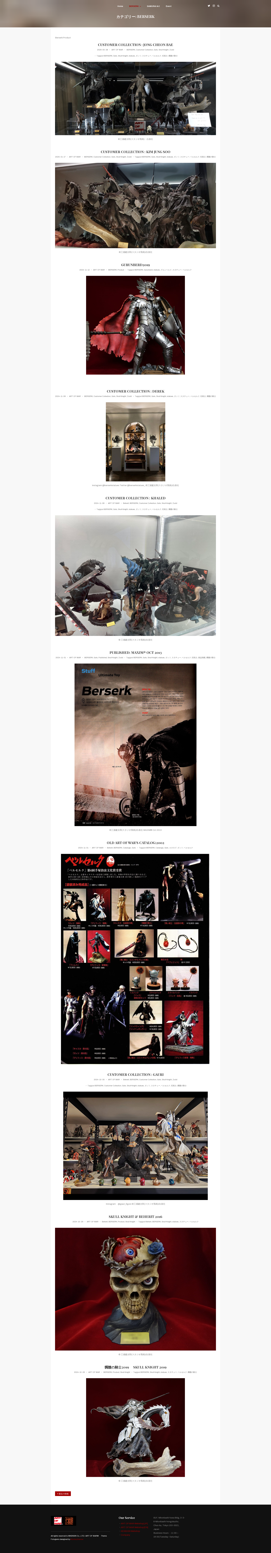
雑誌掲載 (202, 658)
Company (125, 1535)
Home (120, 6)
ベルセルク (156, 56)
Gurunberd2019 (135, 265)
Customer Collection (144, 50)
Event (168, 6)
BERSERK (134, 6)
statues (132, 56)
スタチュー (146, 56)
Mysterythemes (77, 1539)
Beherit (126, 503)
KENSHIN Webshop (130, 1531)
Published (103, 658)
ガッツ (138, 56)
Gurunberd (148, 270)
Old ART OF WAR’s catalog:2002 (135, 842)
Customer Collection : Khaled (136, 498)
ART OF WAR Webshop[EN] (134, 1527)
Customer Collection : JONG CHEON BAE (135, 44)
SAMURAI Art (153, 6)
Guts (156, 50)
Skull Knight (164, 50)
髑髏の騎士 (173, 56)
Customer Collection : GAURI (136, 1074)
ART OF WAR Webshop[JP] (134, 1523)
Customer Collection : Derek (135, 391)
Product (121, 270)
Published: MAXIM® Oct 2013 (136, 652)
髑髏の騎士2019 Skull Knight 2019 (136, 1367)
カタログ (173, 848)
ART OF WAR (117, 50)
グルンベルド (166, 270)
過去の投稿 (64, 1494)
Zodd (171, 50)
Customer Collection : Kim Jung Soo (135, 152)
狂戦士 (165, 56)
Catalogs (127, 848)
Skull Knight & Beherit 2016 (135, 1216)
